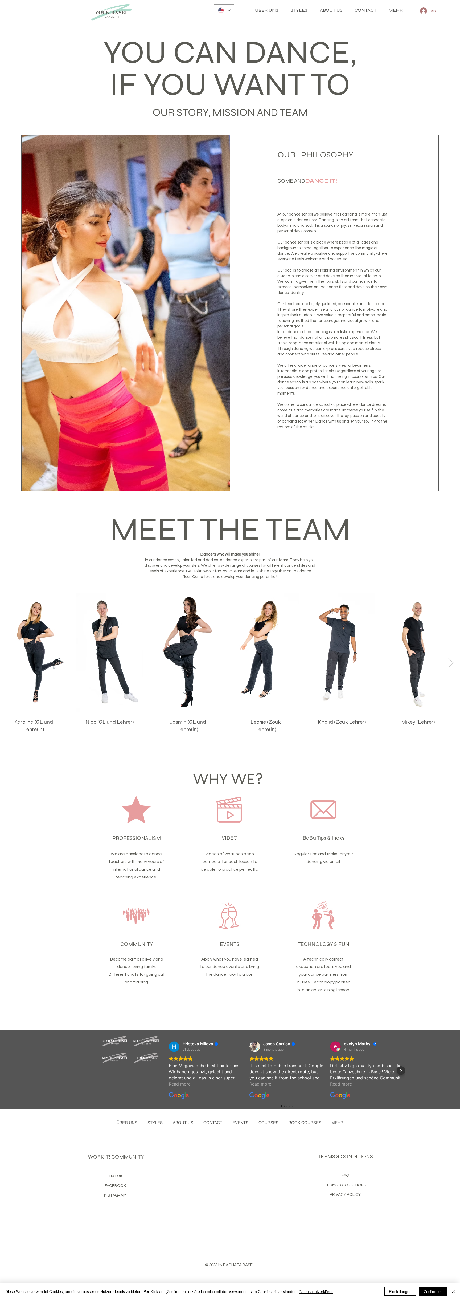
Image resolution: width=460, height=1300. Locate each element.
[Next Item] (451, 663)
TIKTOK (115, 1176)
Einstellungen (400, 1291)
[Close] (453, 1291)
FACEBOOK (115, 1186)
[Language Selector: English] (224, 10)
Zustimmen (433, 1291)
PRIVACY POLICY (345, 1195)
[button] (331, 10)
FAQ (345, 1175)
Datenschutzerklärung (317, 1291)
